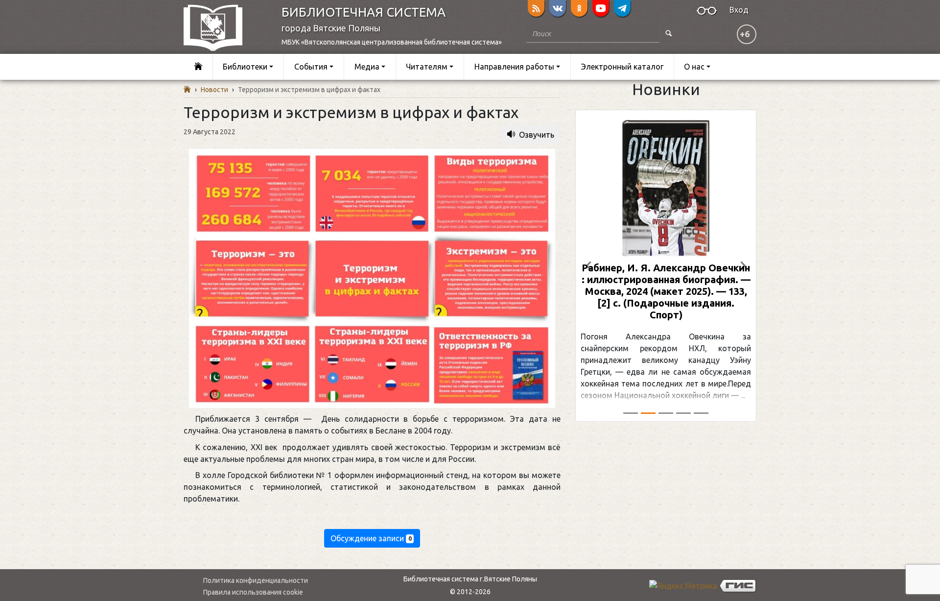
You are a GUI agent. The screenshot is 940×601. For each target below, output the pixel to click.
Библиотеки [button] (245, 66)
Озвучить (536, 134)
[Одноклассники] (579, 8)
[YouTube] (601, 8)
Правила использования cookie (253, 592)
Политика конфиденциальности (255, 580)
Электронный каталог (622, 66)
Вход (739, 9)
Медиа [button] (366, 66)
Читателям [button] (426, 66)
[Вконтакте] (558, 8)
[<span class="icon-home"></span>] (198, 67)
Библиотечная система (364, 12)
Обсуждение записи (371, 538)
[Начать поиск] (669, 33)
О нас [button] (694, 66)
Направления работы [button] (514, 66)
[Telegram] (622, 8)
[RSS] (536, 8)
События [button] (311, 66)
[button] (589, 266)
